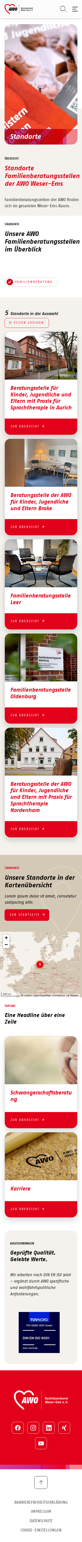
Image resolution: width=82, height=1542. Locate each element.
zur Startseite (25, 914)
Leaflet (27, 995)
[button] (39, 964)
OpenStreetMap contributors (49, 995)
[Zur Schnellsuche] (61, 9)
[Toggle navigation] (74, 9)
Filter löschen (29, 322)
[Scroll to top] (41, 1482)
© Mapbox (73, 995)
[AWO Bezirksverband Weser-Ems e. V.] (19, 9)
